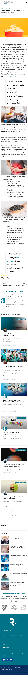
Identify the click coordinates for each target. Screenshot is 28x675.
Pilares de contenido (7, 644)
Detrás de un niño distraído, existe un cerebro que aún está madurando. (18, 584)
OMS (11, 76)
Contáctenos (6, 647)
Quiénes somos (6, 642)
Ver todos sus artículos (12, 309)
